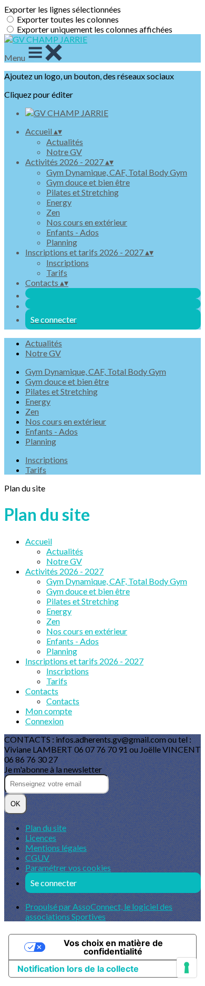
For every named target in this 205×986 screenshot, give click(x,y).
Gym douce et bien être (88, 182)
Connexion (44, 721)
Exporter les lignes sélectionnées (62, 9)
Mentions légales (56, 848)
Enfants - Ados (72, 232)
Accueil (38, 541)
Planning (61, 242)
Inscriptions (67, 263)
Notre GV (64, 152)
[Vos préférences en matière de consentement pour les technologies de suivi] (187, 968)
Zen (53, 212)
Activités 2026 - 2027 (64, 571)
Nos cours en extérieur (86, 222)
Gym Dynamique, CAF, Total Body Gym (116, 172)
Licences (40, 838)
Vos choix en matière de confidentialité (113, 947)
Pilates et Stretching (82, 192)
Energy (58, 202)
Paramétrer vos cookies (68, 867)
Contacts (41, 691)
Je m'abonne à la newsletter (53, 769)
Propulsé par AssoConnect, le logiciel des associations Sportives (98, 911)
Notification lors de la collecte (78, 968)
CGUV (37, 857)
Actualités (64, 142)
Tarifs (56, 273)
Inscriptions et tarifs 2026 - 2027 (84, 661)
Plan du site (45, 828)
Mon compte (48, 711)
